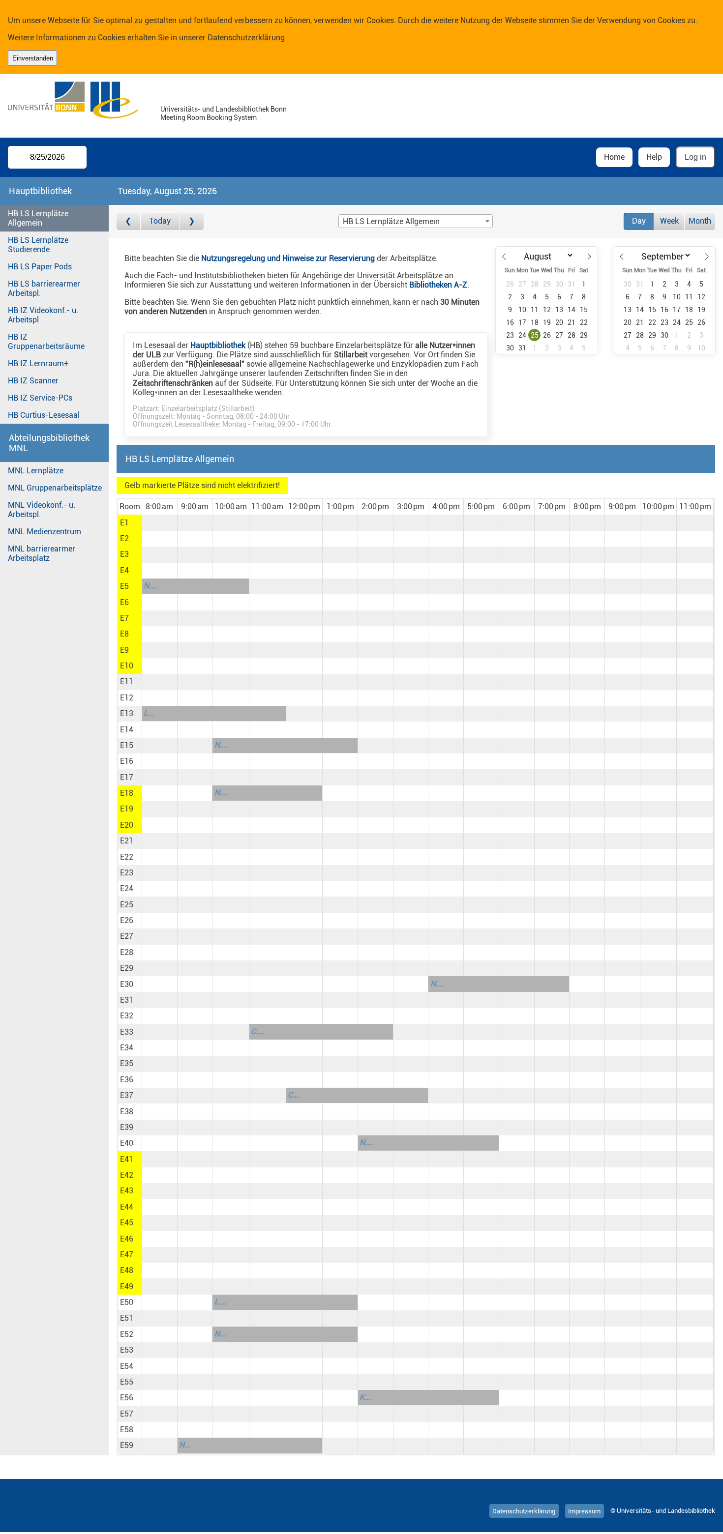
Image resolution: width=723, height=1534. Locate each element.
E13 (126, 713)
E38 (126, 1111)
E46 (126, 1239)
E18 (126, 793)
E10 (126, 665)
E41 (126, 1159)
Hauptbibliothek (217, 345)
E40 (126, 1143)
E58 (126, 1429)
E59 (126, 1445)
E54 (126, 1366)
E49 (126, 1286)
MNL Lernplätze (35, 470)
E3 (124, 554)
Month (700, 221)
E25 (126, 904)
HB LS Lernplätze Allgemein (38, 218)
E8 (124, 633)
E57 (126, 1413)
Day (639, 221)
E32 (126, 1015)
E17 (126, 777)
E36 (126, 1079)
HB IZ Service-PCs (40, 398)
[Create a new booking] (159, 522)
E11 (126, 681)
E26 (126, 920)
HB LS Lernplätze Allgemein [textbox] (391, 221)
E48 (126, 1270)
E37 (126, 1095)
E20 (126, 825)
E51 (126, 1318)
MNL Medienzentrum (44, 531)
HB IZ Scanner (33, 380)
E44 (126, 1207)
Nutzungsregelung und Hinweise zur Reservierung (288, 258)
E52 (126, 1334)
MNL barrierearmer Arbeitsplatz (41, 553)
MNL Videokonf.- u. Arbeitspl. (41, 509)
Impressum (584, 1510)
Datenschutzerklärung (246, 37)
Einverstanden (32, 58)
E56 (126, 1397)
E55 (126, 1382)
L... (149, 713)
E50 (126, 1302)
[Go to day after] (192, 221)
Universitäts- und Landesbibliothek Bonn (223, 109)
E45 (126, 1222)
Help (654, 157)
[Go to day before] (129, 221)
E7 (124, 618)
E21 (126, 840)
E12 (126, 697)
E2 (124, 538)
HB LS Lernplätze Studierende (38, 244)
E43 (126, 1190)
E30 (126, 984)
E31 (126, 1000)
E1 (124, 522)
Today (160, 221)
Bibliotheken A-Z (438, 284)
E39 (126, 1127)
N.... (150, 585)
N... (220, 1333)
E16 (126, 761)
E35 (126, 1063)
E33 (126, 1032)
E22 (126, 857)
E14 (126, 729)
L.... (220, 1301)
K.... (366, 1397)
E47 (126, 1254)
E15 (126, 745)
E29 (126, 968)
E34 (126, 1047)
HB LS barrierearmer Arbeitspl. (44, 288)
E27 (126, 936)
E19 (126, 808)
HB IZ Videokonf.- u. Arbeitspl (43, 315)
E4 (124, 570)
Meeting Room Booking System (208, 118)
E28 (126, 952)
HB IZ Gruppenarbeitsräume (46, 341)
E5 (124, 586)
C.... (257, 1031)
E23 (126, 872)
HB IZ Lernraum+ (38, 363)
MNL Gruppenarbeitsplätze (55, 487)
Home (614, 157)
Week (669, 221)
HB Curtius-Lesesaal (44, 415)
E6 (124, 602)
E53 (126, 1350)
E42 (126, 1175)
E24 (126, 888)
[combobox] (415, 221)
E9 (124, 650)
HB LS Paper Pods (40, 266)
